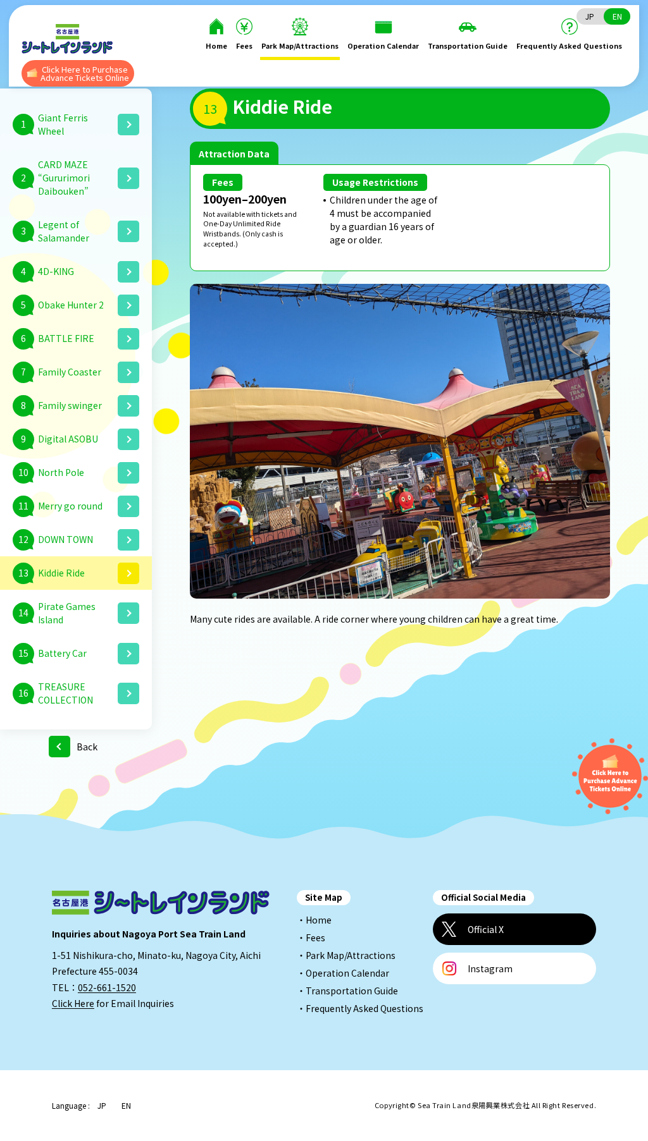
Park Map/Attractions (300, 45)
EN (617, 16)
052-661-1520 (107, 987)
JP (589, 16)
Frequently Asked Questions (569, 45)
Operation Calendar (383, 45)
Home (216, 45)
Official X (486, 929)
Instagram (490, 968)
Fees (244, 45)
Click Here (73, 1003)
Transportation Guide (468, 45)
